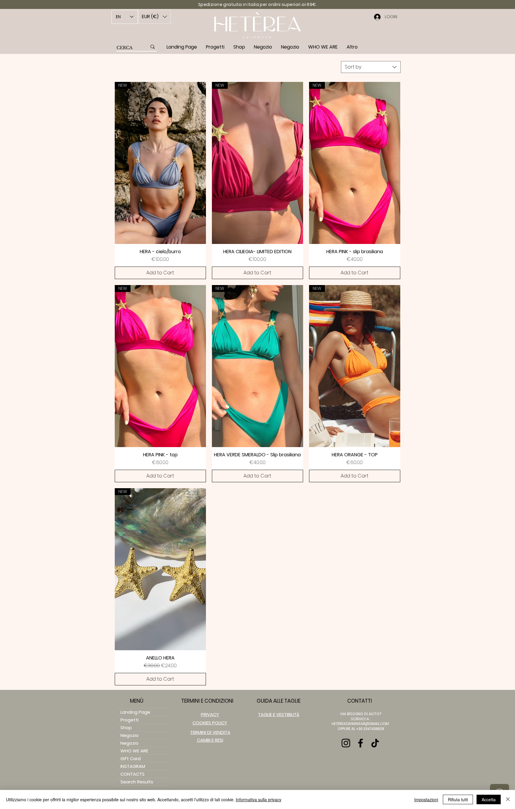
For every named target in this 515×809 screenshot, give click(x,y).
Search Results (136, 782)
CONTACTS (132, 774)
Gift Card (130, 758)
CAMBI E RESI (210, 740)
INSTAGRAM (132, 766)
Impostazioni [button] (426, 799)
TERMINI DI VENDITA (210, 732)
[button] (154, 17)
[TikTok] (375, 743)
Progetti (129, 720)
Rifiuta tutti (458, 799)
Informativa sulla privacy (258, 799)
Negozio (129, 735)
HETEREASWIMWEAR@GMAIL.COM (360, 723)
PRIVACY (210, 714)
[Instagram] (346, 743)
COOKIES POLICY (210, 723)
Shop (126, 727)
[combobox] (371, 67)
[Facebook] (360, 743)
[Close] (507, 799)
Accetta (489, 799)
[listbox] (154, 17)
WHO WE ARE (134, 751)
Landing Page (135, 712)
